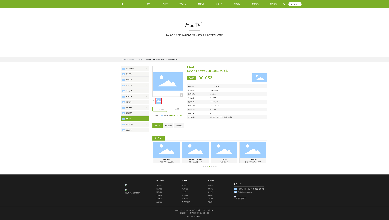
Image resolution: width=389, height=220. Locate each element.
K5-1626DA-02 (224, 159)
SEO (207, 213)
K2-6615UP (166, 159)
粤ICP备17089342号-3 (194, 216)
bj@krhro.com (248, 192)
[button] (203, 166)
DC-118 (252, 159)
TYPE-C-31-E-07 (195, 159)
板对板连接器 (201, 213)
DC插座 (139, 59)
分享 (156, 115)
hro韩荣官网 (192, 213)
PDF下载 (161, 109)
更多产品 (158, 138)
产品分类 (132, 59)
